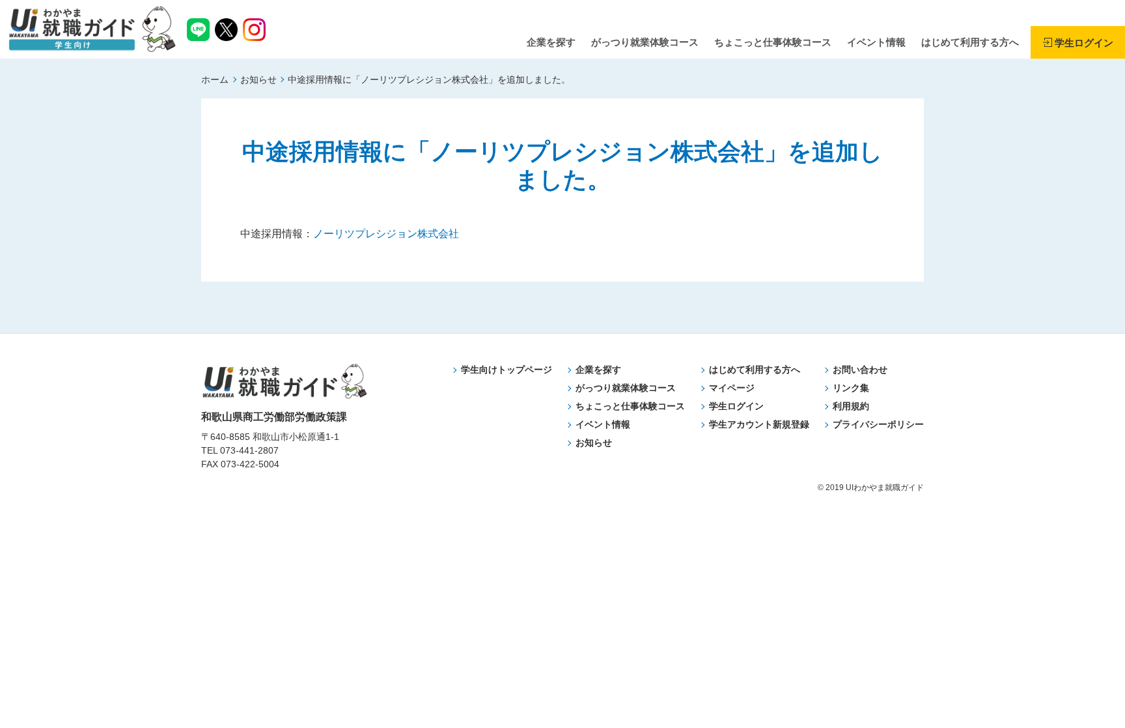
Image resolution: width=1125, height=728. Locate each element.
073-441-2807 (249, 450)
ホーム (215, 79)
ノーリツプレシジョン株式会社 (386, 233)
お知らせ (258, 79)
